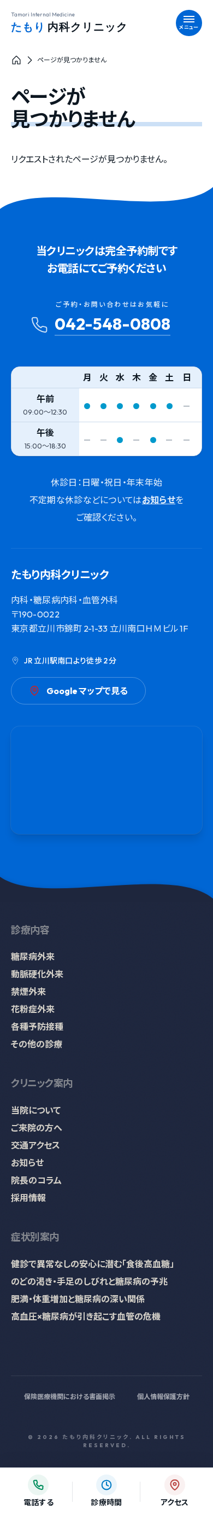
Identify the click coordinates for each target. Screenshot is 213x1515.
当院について (36, 1110)
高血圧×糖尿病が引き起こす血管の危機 (86, 1316)
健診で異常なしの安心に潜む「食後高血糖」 (92, 1263)
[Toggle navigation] (189, 23)
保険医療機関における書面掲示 (69, 1396)
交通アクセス (35, 1145)
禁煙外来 (28, 991)
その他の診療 (36, 1044)
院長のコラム (36, 1180)
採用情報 (28, 1197)
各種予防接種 (37, 1026)
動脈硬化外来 (37, 974)
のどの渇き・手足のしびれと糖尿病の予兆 (89, 1281)
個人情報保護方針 (163, 1396)
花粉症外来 (33, 1009)
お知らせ (158, 499)
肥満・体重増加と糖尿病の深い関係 (78, 1298)
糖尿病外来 (33, 956)
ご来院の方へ (36, 1127)
